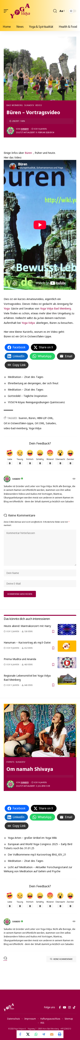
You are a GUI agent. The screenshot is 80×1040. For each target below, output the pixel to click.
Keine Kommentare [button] (63, 959)
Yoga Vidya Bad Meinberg (55, 308)
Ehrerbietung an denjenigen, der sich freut (33, 383)
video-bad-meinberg (15, 428)
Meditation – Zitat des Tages (25, 377)
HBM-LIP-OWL (45, 418)
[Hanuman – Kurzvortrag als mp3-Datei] (67, 646)
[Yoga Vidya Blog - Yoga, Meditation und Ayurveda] (20, 11)
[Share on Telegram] (44, 1034)
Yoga (7, 308)
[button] (7, 11)
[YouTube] (64, 1007)
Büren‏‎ (28, 153)
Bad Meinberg (15, 105)
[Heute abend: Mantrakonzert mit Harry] (67, 629)
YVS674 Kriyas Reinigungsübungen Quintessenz (36, 402)
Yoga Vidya (28, 323)
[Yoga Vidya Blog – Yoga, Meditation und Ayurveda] (9, 1007)
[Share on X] (28, 1034)
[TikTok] (74, 1007)
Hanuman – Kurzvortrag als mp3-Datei (27, 642)
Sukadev (29, 105)
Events (10, 762)
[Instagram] (69, 1007)
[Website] (74, 479)
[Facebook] (60, 1007)
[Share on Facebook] (20, 1034)
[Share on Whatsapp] (36, 1034)
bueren (23, 418)
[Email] (52, 1034)
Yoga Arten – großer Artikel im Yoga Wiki (32, 838)
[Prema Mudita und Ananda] (67, 662)
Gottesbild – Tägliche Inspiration (27, 396)
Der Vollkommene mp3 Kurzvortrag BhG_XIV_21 (37, 854)
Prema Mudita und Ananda (20, 659)
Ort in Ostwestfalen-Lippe (18, 423)
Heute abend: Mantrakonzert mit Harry (27, 626)
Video (38, 105)
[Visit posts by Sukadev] (10, 131)
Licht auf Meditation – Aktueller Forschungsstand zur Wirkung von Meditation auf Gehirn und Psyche (38, 869)
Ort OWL (39, 423)
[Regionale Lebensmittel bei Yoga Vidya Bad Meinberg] (67, 679)
